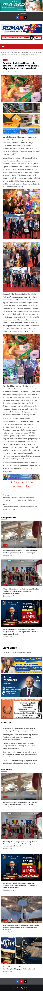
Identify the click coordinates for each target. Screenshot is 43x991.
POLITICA (6, 624)
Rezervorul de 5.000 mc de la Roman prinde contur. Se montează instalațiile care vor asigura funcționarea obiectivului (21, 754)
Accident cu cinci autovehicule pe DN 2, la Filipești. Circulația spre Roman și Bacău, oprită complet (20, 552)
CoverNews (17, 988)
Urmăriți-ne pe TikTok (21, 486)
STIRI (5, 60)
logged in (15, 652)
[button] (3, 46)
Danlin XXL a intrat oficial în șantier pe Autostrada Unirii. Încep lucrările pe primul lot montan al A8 (20, 762)
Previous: (19, 497)
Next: (20, 506)
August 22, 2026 (8, 555)
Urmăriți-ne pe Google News (21, 482)
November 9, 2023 (9, 72)
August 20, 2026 (8, 637)
